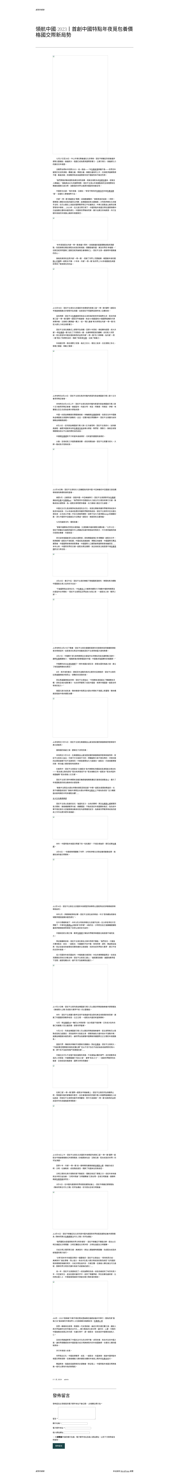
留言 (55, 1419)
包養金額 (110, 191)
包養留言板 (78, 428)
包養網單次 (69, 1237)
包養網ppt (67, 500)
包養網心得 (98, 1321)
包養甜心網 (106, 804)
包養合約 (99, 191)
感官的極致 (40, 10)
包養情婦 (59, 1179)
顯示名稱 (57, 1423)
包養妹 (97, 1044)
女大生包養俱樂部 (60, 798)
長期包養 (102, 180)
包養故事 (94, 169)
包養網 (74, 316)
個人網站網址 (58, 1432)
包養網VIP (67, 1023)
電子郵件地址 (59, 1428)
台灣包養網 (71, 664)
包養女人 (81, 589)
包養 (85, 338)
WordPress (124, 1471)
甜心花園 (56, 261)
